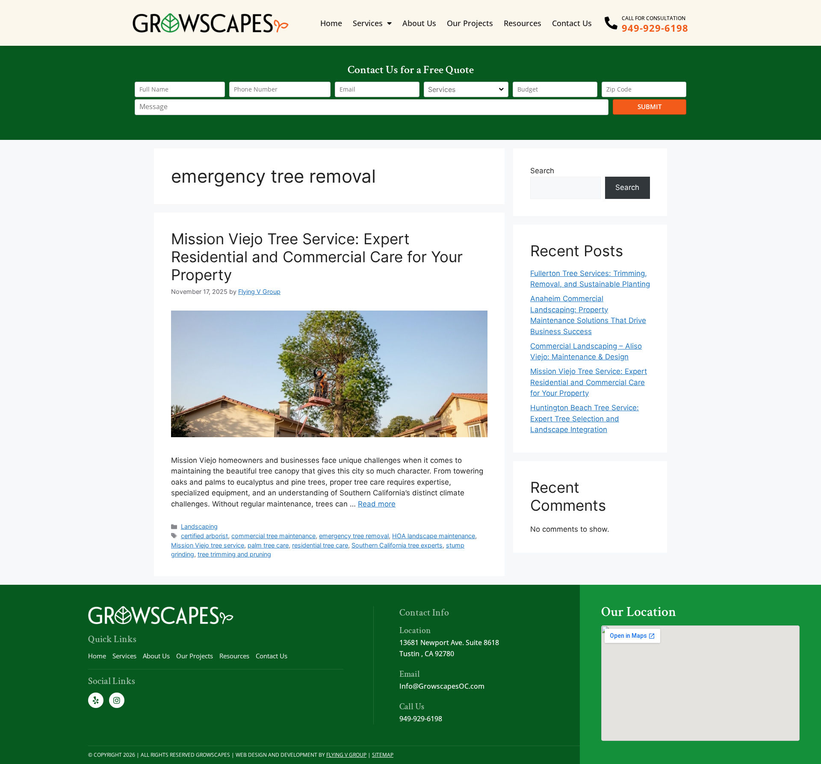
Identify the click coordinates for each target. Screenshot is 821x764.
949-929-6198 (655, 27)
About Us (419, 23)
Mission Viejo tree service (207, 545)
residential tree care (320, 545)
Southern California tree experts (397, 545)
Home (331, 23)
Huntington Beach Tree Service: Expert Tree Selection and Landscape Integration (584, 418)
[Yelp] (95, 700)
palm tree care (268, 545)
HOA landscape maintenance (433, 535)
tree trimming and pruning (234, 554)
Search (542, 170)
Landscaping (199, 526)
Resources (522, 23)
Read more (377, 504)
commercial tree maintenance (273, 535)
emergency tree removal (354, 535)
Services (368, 23)
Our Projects (470, 23)
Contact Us (572, 23)
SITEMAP (382, 754)
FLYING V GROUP (346, 754)
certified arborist (204, 535)
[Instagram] (116, 700)
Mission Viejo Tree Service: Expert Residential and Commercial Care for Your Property (317, 257)
